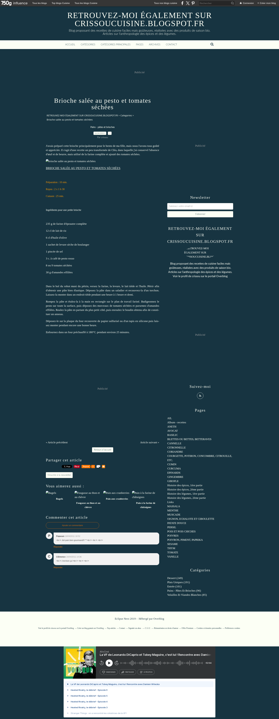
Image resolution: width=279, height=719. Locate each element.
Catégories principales (115, 44)
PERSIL (171, 527)
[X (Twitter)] (188, 3)
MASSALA (173, 506)
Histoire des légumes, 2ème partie (186, 497)
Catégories (88, 44)
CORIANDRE (175, 451)
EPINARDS (173, 472)
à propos (148, 672)
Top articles (111, 628)
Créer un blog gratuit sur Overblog (90, 628)
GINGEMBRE (175, 476)
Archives (154, 44)
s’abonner (110, 672)
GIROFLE (173, 481)
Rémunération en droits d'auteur (166, 628)
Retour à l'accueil (102, 450)
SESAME (172, 544)
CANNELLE (174, 443)
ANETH (171, 426)
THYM (171, 548)
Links (170, 502)
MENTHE (172, 510)
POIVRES (172, 535)
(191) (178, 582)
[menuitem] (70, 44)
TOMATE (172, 552)
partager (129, 672)
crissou (196, 276)
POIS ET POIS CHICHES (181, 531)
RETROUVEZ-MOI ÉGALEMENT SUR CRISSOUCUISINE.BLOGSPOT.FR (139, 19)
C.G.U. (148, 628)
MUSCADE (173, 514)
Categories (126, 115)
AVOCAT (172, 430)
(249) (175, 578)
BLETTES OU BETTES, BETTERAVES (189, 439)
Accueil (70, 44)
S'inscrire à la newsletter (59, 475)
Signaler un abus (135, 628)
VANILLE (173, 556)
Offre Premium (187, 628)
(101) (174, 586)
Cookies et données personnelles (209, 628)
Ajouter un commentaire (72, 525)
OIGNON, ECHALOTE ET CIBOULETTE (190, 518)
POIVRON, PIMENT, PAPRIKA (185, 539)
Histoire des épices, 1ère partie (184, 485)
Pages (139, 44)
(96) (184, 590)
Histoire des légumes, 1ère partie (186, 493)
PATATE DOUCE (176, 523)
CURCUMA (174, 468)
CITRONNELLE (176, 447)
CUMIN (171, 464)
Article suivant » (149, 442)
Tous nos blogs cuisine (165, 3)
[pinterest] (193, 3)
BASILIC (172, 435)
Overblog (158, 618)
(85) (187, 594)
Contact (171, 44)
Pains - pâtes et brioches (102, 127)
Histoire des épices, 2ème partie (185, 489)
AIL (169, 418)
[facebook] (182, 3)
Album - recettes (176, 422)
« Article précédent (57, 442)
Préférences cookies (232, 628)
